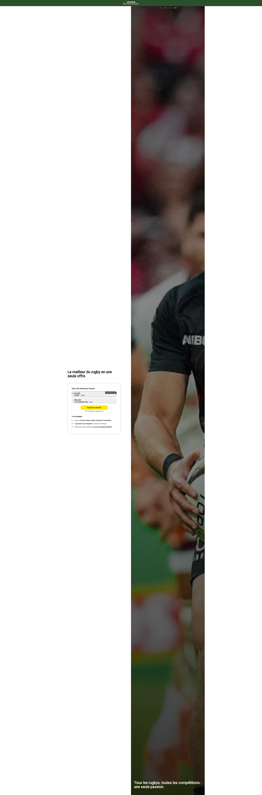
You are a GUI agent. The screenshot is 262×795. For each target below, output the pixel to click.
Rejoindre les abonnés (94, 407)
